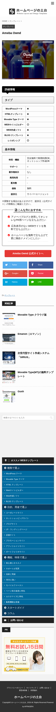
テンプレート (9, 295)
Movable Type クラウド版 (32, 314)
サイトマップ (31, 688)
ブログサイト (11, 524)
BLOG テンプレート (14, 501)
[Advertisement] (22, 438)
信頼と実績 (10, 574)
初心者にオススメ (13, 563)
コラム (11, 613)
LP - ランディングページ (16, 529)
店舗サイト (10, 535)
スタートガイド (15, 607)
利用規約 (34, 690)
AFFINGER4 (28, 707)
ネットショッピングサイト (17, 518)
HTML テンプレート (14, 485)
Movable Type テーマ (15, 479)
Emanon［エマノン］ (30, 334)
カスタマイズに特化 (14, 596)
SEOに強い (11, 580)
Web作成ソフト (12, 496)
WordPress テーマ (14, 473)
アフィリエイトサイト (15, 546)
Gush (21, 391)
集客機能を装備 (12, 602)
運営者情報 (23, 690)
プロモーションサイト (15, 540)
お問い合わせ (44, 688)
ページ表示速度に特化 (15, 591)
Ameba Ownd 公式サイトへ (28, 253)
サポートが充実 (12, 568)
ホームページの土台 (28, 697)
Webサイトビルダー (14, 490)
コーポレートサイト (14, 513)
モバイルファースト (14, 585)
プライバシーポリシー (15, 688)
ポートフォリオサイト (15, 552)
